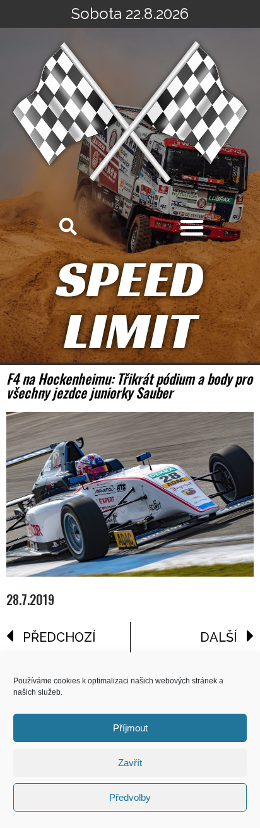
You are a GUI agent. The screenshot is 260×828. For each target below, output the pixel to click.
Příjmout (130, 728)
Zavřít (130, 762)
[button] (192, 227)
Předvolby (130, 797)
